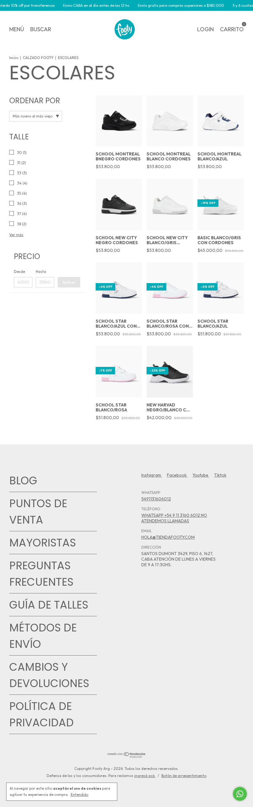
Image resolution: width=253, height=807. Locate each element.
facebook (177, 475)
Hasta (41, 271)
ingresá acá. (145, 775)
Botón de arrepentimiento (183, 775)
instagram (151, 475)
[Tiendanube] (126, 756)
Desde (19, 271)
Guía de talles (48, 604)
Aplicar (69, 282)
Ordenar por (34, 101)
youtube (201, 475)
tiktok (220, 475)
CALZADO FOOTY (38, 57)
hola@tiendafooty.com (168, 537)
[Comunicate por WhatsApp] (240, 794)
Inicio (13, 57)
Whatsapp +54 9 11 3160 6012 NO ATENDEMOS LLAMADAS (174, 518)
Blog (23, 480)
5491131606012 (156, 499)
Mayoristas (42, 542)
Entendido (79, 794)
